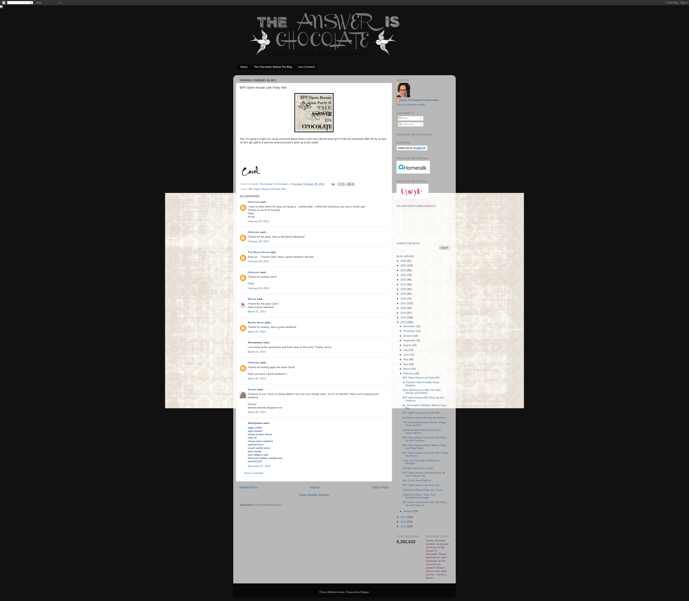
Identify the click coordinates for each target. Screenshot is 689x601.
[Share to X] (346, 184)
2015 (403, 313)
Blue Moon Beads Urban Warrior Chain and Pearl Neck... (425, 447)
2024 (403, 270)
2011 (403, 521)
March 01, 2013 (257, 311)
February (408, 373)
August (407, 345)
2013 (403, 322)
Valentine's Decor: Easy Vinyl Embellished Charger (419, 496)
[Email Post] (332, 184)
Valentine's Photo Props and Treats (422, 490)
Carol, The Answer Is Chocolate (419, 100)
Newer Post (248, 487)
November (409, 331)
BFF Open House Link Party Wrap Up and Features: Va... (424, 474)
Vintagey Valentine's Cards (418, 468)
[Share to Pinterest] (353, 184)
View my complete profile (411, 104)
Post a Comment (253, 473)
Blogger (364, 592)
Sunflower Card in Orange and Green (424, 417)
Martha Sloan (256, 322)
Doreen (252, 389)
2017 (403, 303)
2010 (403, 526)
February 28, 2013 (258, 221)
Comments (407, 124)
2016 (403, 308)
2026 (403, 260)
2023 (403, 275)
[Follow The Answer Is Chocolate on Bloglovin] (412, 149)
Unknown (253, 202)
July (406, 350)
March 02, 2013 (257, 412)
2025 (403, 265)
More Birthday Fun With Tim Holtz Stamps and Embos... (422, 391)
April (406, 364)
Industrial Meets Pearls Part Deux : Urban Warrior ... (422, 431)
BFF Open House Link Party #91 (421, 485)
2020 (403, 289)
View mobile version (314, 495)
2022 (403, 279)
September (410, 340)
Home (243, 66)
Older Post (380, 487)
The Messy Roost (258, 252)
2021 (403, 284)
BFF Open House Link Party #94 (267, 189)
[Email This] (339, 184)
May (406, 359)
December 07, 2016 (259, 466)
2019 (403, 294)
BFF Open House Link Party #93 (421, 412)
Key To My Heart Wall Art (417, 480)
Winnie (252, 299)
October (408, 336)
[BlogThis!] (342, 184)
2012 (403, 517)
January (408, 511)
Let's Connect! (306, 66)
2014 (403, 317)
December (409, 326)
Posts (404, 118)
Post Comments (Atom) (268, 505)
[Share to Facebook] (349, 184)
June (406, 354)
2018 (403, 298)
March (407, 369)
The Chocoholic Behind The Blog (273, 66)
